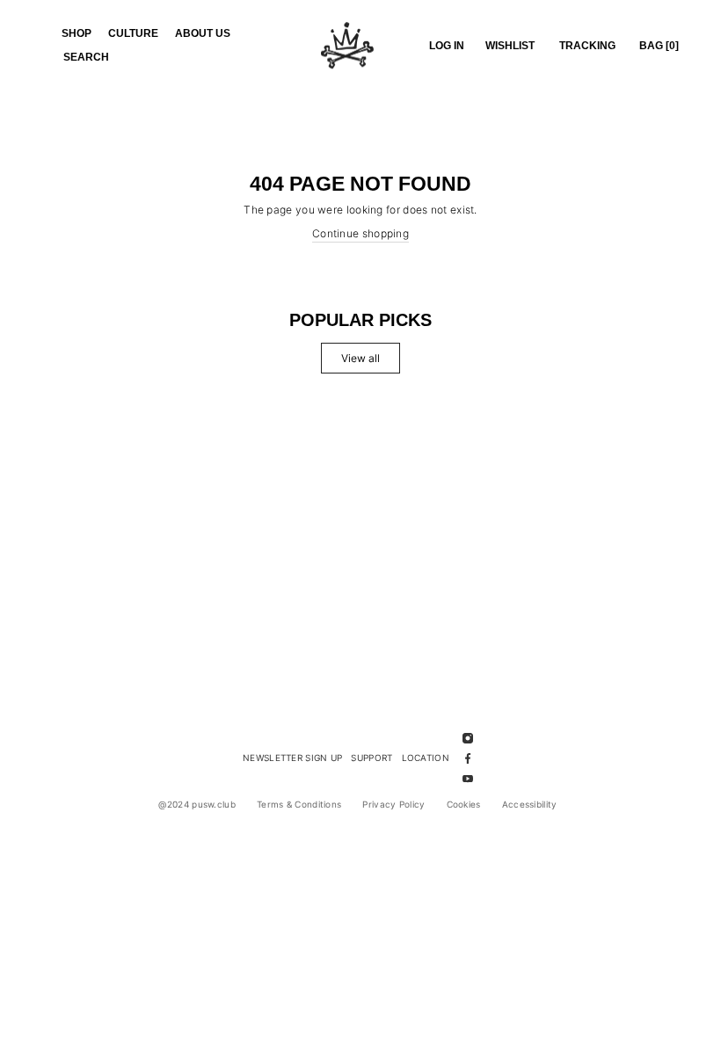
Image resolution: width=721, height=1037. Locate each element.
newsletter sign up (292, 757)
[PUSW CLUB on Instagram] (467, 737)
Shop (76, 33)
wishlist (510, 46)
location (425, 757)
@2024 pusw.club (197, 804)
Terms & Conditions (299, 804)
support (371, 757)
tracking (587, 46)
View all (360, 358)
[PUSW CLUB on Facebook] (467, 758)
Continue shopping (360, 233)
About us (202, 33)
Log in (446, 46)
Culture (133, 33)
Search (86, 57)
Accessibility (529, 804)
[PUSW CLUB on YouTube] (467, 778)
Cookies (464, 804)
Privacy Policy (393, 804)
